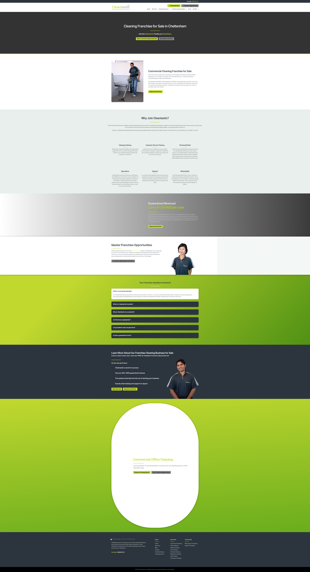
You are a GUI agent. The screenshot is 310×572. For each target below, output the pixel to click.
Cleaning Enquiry (175, 5)
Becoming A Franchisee (191, 543)
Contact (195, 9)
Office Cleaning (174, 545)
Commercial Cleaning (176, 543)
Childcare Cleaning (175, 552)
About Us (154, 9)
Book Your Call (117, 389)
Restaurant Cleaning (175, 554)
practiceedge (170, 569)
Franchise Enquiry (159, 552)
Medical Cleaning (174, 547)
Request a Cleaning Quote (141, 472)
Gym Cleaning (174, 549)
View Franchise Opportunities (161, 472)
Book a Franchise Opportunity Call (147, 38)
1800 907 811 (195, 1)
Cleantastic (149, 34)
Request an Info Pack (155, 91)
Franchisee (167, 34)
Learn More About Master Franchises (123, 261)
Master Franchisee (190, 545)
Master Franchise (136, 250)
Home (148, 9)
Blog (189, 9)
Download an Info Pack (166, 38)
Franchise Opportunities (191, 5)
